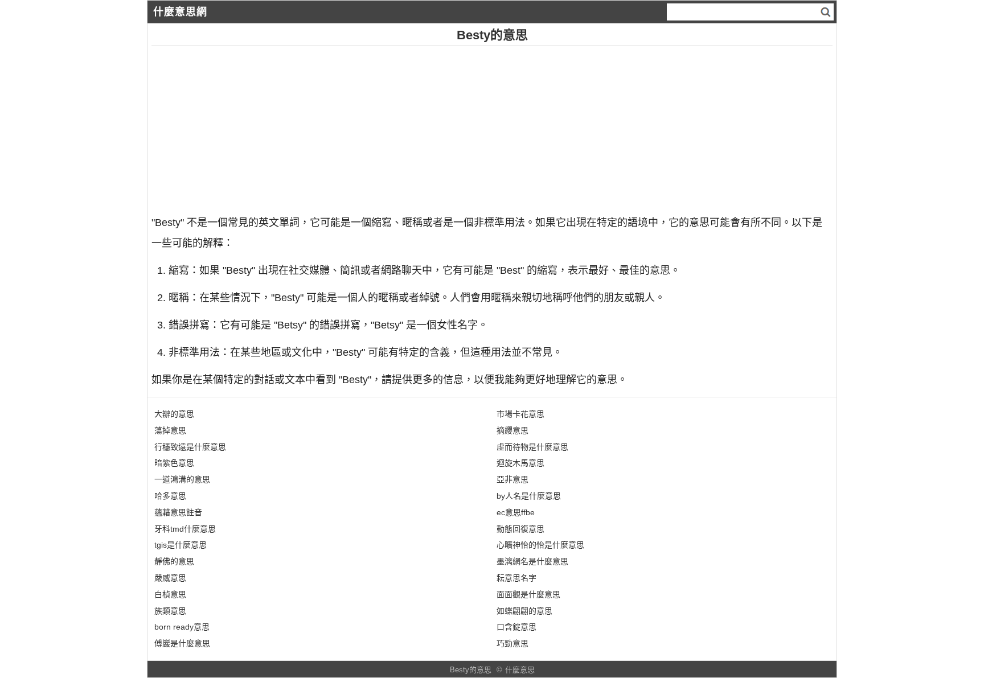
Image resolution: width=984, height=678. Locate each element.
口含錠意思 (516, 626)
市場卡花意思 (520, 413)
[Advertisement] (492, 126)
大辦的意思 (174, 413)
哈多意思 (170, 495)
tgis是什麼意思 (180, 544)
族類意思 (170, 610)
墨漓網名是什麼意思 (532, 561)
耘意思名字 (516, 577)
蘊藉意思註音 (178, 512)
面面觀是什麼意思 (528, 594)
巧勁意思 (512, 643)
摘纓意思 (512, 430)
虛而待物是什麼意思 (532, 446)
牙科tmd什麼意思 (185, 528)
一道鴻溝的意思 (182, 479)
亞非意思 (512, 479)
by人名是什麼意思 (529, 495)
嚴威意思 (170, 577)
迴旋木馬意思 (520, 462)
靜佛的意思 (174, 561)
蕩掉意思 (170, 430)
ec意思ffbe (516, 512)
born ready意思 (182, 626)
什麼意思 (520, 669)
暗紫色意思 (174, 462)
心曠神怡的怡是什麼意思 (540, 544)
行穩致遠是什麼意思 (190, 446)
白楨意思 (170, 594)
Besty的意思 (470, 669)
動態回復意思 (520, 528)
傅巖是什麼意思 (182, 643)
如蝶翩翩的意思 (524, 610)
